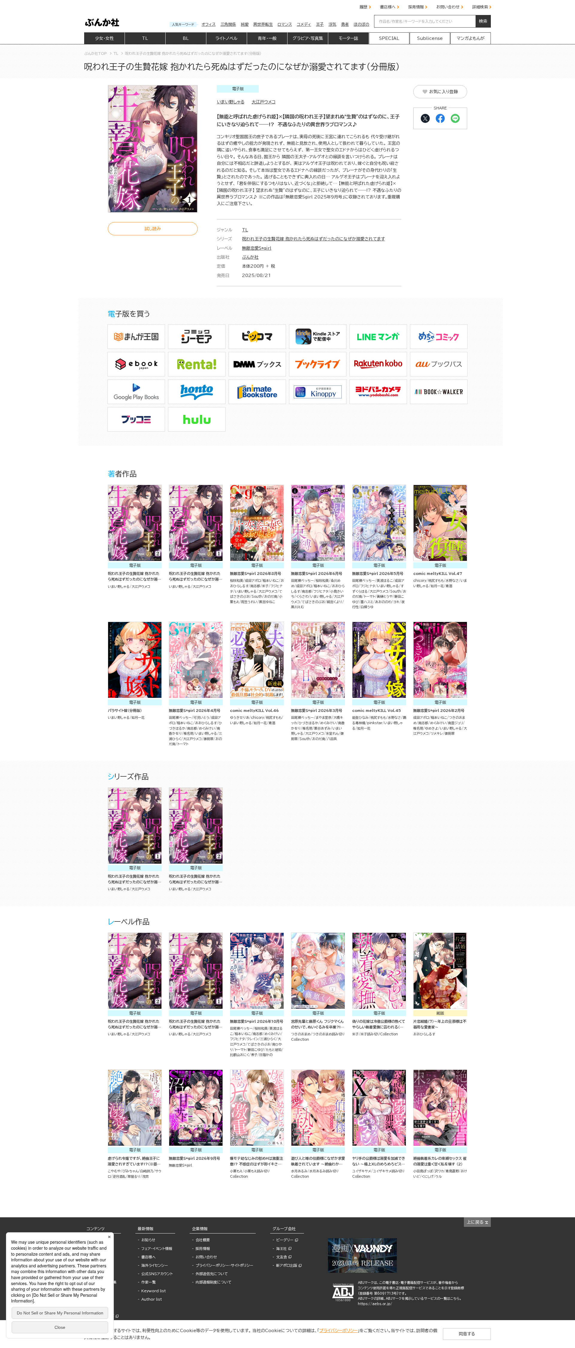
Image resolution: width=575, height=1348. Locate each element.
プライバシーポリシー (338, 1331)
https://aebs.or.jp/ (375, 1303)
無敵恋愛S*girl (256, 248)
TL (245, 230)
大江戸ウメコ (264, 102)
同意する (467, 1334)
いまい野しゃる (230, 102)
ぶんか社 (250, 257)
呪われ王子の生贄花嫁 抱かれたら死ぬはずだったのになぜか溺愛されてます (313, 239)
